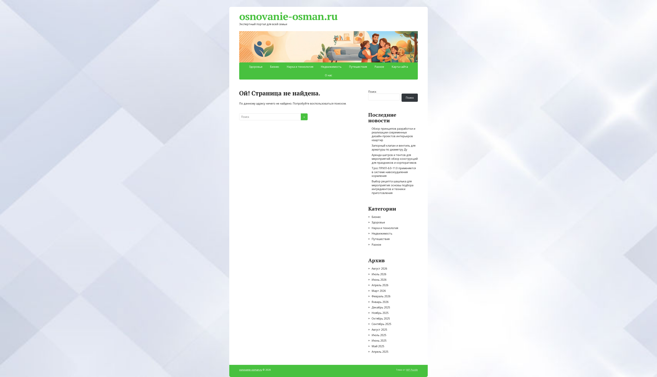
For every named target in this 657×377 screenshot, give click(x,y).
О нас (328, 75)
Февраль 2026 (381, 296)
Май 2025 (378, 346)
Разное (379, 67)
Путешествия (358, 67)
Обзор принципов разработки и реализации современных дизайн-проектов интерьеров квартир (393, 134)
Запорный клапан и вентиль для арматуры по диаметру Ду (393, 147)
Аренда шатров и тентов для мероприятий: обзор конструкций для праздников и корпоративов (395, 159)
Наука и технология (300, 67)
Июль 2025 (379, 335)
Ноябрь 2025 (380, 313)
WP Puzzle (412, 369)
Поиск (372, 92)
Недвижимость (331, 67)
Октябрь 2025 (381, 318)
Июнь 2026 (379, 280)
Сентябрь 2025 (381, 324)
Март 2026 (379, 291)
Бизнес (274, 67)
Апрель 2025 (380, 352)
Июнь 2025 (379, 340)
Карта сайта (400, 67)
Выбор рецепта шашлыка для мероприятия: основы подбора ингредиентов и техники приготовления (392, 187)
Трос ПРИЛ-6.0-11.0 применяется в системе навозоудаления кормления (394, 172)
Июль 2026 (379, 274)
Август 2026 (379, 268)
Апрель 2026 (380, 285)
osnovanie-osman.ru (288, 16)
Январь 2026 (380, 302)
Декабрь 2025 (381, 307)
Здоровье (255, 67)
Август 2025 (379, 330)
